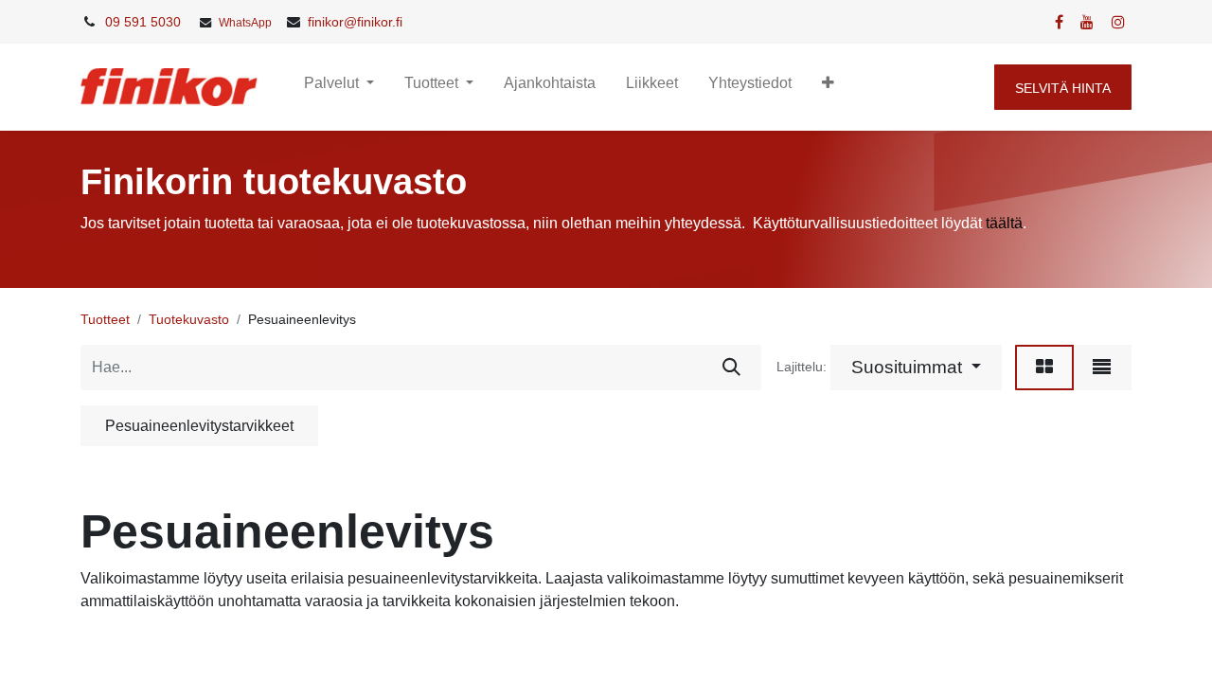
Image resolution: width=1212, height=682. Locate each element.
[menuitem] (550, 87)
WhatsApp (245, 22)
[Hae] (731, 367)
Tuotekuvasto (189, 319)
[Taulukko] (1044, 367)
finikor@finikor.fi (355, 21)
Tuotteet (105, 319)
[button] (828, 87)
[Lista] (1102, 367)
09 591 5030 (143, 21)
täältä (1004, 223)
